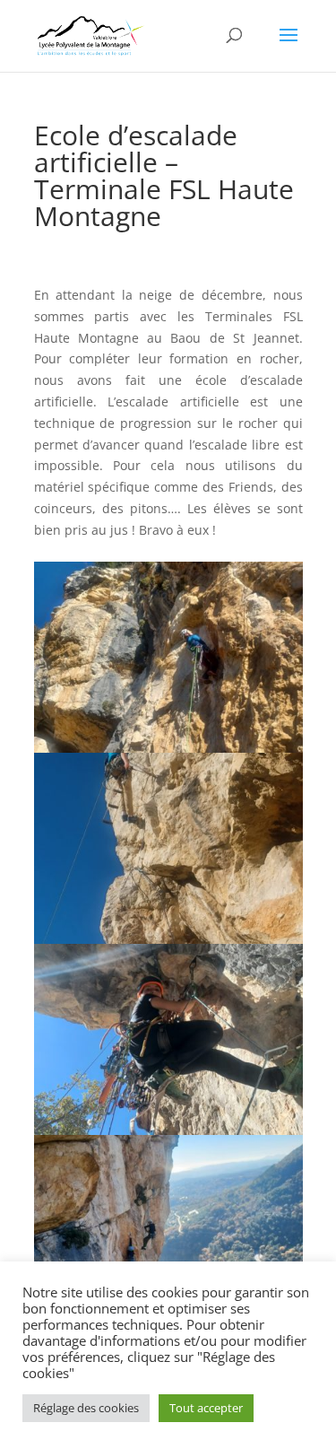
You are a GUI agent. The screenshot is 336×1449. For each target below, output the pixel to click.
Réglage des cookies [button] (86, 1408)
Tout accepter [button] (206, 1408)
